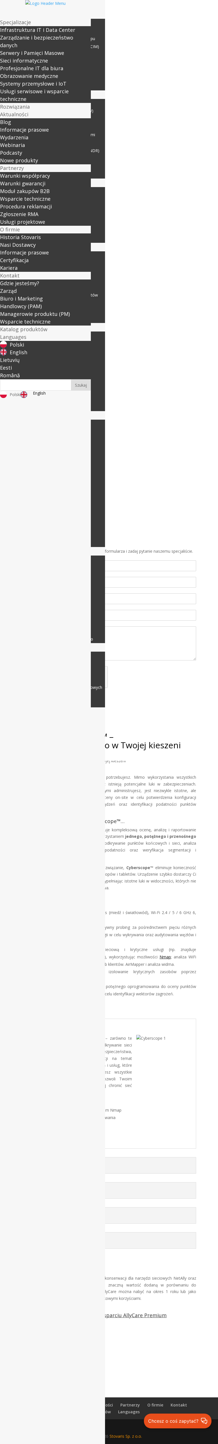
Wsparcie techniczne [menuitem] (25, 198)
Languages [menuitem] (13, 336)
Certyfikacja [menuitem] (14, 260)
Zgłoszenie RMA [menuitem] (19, 214)
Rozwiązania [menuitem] (15, 106)
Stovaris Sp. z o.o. (126, 1436)
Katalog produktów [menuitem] (23, 329)
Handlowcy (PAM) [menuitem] (21, 306)
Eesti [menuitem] (6, 367)
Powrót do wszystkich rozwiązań (109, 1344)
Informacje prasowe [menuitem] (24, 129)
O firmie (155, 1405)
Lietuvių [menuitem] (10, 360)
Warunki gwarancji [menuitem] (22, 183)
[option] (34, 394)
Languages (129, 1411)
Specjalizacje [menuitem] (15, 22)
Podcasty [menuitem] (11, 152)
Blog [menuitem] (5, 122)
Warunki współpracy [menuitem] (25, 175)
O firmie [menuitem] (10, 229)
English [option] (39, 393)
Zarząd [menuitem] (8, 290)
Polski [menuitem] (17, 344)
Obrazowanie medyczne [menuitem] (29, 75)
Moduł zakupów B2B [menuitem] (25, 191)
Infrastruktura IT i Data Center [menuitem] (37, 29)
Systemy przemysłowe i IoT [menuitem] (33, 83)
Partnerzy (130, 1405)
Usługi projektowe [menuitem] (22, 221)
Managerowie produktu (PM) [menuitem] (35, 313)
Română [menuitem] (10, 375)
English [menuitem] (18, 352)
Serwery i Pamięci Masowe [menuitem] (32, 52)
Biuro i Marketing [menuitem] (21, 298)
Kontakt (179, 1405)
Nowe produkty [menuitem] (19, 160)
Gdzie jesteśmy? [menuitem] (19, 283)
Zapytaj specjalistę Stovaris (109, 1367)
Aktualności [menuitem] (14, 114)
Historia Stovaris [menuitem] (20, 237)
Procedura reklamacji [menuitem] (26, 206)
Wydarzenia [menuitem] (14, 137)
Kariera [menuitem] (9, 267)
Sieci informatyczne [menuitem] (24, 60)
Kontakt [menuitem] (10, 275)
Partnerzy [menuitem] (12, 168)
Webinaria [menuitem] (12, 145)
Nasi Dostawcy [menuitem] (18, 244)
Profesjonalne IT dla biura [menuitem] (31, 68)
